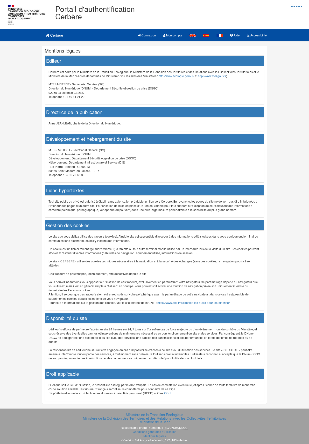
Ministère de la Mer (155, 421)
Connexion (148, 35)
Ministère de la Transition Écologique (154, 414)
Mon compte (173, 35)
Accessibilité (258, 35)
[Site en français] (219, 35)
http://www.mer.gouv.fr (212, 76)
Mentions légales (154, 436)
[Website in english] (192, 35)
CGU (167, 393)
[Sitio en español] (206, 35)
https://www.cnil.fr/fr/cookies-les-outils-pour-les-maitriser (193, 303)
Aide (236, 35)
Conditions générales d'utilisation (154, 432)
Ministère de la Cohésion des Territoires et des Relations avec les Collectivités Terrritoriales (154, 418)
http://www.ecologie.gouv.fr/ (176, 76)
